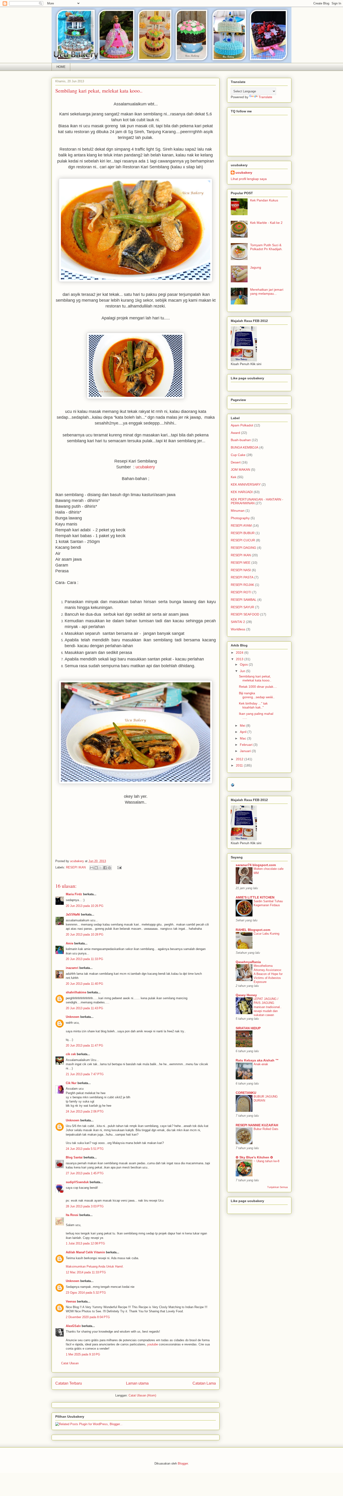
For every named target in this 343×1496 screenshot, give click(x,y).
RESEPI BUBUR (243, 533)
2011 (240, 765)
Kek (233, 477)
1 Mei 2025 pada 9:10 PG (83, 1354)
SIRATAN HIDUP (248, 1028)
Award (235, 433)
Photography (240, 518)
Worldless (238, 629)
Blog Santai (74, 1157)
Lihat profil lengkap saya (249, 179)
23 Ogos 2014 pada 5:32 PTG (86, 1292)
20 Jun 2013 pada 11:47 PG (84, 1045)
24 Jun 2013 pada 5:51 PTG (85, 1149)
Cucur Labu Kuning (266, 933)
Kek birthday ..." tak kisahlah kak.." (253, 705)
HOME (61, 67)
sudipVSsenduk (77, 1182)
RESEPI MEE (240, 562)
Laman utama (137, 1383)
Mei (243, 725)
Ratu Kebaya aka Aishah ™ (257, 1060)
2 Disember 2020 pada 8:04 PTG (88, 1317)
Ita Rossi (72, 1215)
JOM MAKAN (240, 469)
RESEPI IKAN (76, 867)
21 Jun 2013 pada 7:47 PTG (85, 1074)
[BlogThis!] (96, 867)
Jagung (255, 267)
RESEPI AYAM (241, 525)
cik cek (71, 1054)
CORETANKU (246, 1093)
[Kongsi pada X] (100, 867)
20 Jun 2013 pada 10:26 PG (84, 906)
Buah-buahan (241, 440)
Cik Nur (71, 1083)
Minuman (238, 510)
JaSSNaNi (73, 914)
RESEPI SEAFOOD (245, 614)
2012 (240, 759)
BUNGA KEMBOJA (244, 447)
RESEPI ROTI (241, 592)
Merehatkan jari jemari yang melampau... (266, 291)
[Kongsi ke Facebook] (105, 867)
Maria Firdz (74, 894)
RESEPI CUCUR (243, 540)
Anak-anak (261, 1064)
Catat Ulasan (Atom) (142, 1395)
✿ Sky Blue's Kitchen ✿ (254, 1157)
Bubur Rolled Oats (266, 1129)
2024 (240, 652)
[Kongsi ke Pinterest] (109, 867)
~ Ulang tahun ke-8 (266, 1161)
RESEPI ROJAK (242, 585)
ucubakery (145, 467)
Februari (246, 744)
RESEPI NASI (241, 570)
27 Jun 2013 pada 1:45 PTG (85, 1173)
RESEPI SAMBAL (243, 599)
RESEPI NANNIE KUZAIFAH (257, 1125)
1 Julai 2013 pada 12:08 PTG (85, 1243)
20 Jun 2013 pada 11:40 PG (84, 983)
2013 (240, 659)
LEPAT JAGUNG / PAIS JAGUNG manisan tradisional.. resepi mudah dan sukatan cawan (268, 1007)
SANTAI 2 (238, 622)
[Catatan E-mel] (119, 867)
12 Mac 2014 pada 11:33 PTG (86, 1272)
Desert (236, 462)
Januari (246, 751)
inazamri (72, 968)
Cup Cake (238, 455)
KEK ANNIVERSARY (246, 484)
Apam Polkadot (242, 425)
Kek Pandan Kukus (264, 200)
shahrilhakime (76, 992)
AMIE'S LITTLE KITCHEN (255, 897)
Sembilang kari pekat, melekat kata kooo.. (255, 678)
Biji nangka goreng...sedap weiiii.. (257, 695)
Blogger (183, 1463)
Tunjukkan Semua (277, 1187)
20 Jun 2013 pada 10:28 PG (84, 934)
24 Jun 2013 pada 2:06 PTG (85, 1111)
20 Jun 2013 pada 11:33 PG (84, 959)
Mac (243, 738)
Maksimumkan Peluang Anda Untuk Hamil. (95, 1266)
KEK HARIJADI (242, 492)
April (243, 732)
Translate (265, 97)
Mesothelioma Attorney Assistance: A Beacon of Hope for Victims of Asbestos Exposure (268, 974)
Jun (243, 671)
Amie (69, 943)
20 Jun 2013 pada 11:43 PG (84, 1008)
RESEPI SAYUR (242, 607)
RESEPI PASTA (242, 577)
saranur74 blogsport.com (256, 865)
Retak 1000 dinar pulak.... (258, 686)
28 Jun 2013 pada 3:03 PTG (85, 1206)
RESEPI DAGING (243, 547)
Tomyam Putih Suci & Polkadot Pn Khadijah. (266, 247)
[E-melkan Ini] (91, 867)
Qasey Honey (246, 995)
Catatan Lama (204, 1383)
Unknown (72, 1017)
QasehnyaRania (248, 962)
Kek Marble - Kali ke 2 (266, 223)
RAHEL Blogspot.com (253, 930)
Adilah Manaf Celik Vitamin (85, 1252)
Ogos (244, 664)
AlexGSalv (73, 1326)
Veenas (71, 1301)
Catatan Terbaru (68, 1383)
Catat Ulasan (70, 1363)
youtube (152, 1344)
